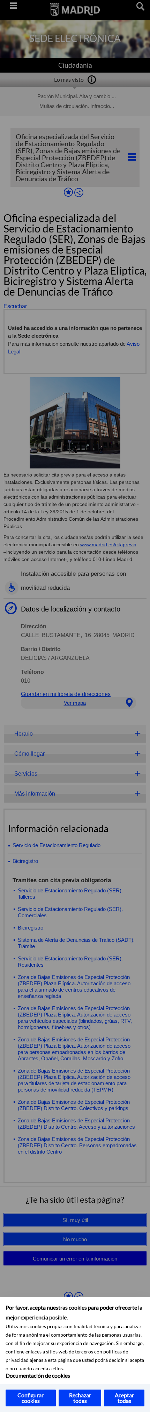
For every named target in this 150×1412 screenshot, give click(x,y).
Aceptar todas (124, 1398)
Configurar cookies (30, 1398)
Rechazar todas (80, 1398)
